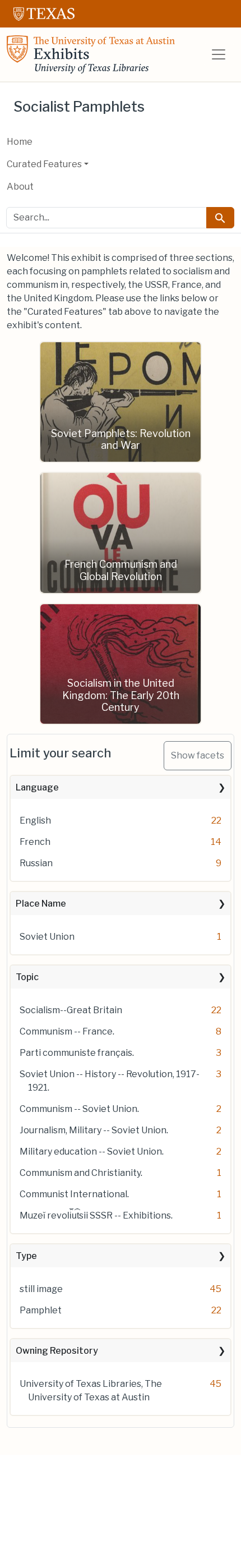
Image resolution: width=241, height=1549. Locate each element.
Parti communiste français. (77, 1052)
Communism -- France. (67, 1031)
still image (41, 1289)
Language (37, 787)
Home (20, 141)
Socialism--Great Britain (71, 1010)
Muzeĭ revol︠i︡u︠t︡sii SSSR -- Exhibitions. (96, 1215)
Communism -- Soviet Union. (79, 1109)
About (20, 186)
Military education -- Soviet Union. (92, 1151)
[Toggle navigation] (218, 54)
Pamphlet (41, 1310)
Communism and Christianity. (81, 1173)
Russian (36, 863)
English (35, 820)
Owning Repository (57, 1350)
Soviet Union (47, 936)
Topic (27, 977)
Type (26, 1256)
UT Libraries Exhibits (91, 54)
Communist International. (74, 1194)
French (35, 841)
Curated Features (44, 164)
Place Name (41, 903)
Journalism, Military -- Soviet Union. (94, 1130)
